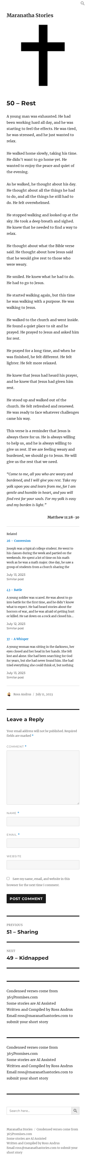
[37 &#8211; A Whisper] (41, 658)
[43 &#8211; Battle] (41, 609)
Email (13, 835)
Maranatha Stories (30, 15)
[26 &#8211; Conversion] (41, 560)
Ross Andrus (22, 694)
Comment (17, 746)
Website (14, 856)
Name (13, 813)
